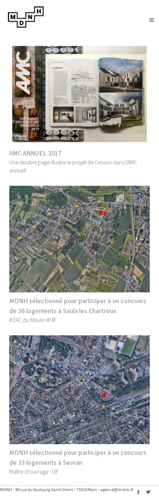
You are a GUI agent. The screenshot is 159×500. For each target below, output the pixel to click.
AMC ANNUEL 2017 (35, 153)
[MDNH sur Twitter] (148, 492)
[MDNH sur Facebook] (138, 492)
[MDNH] (25, 26)
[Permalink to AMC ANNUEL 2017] (79, 94)
